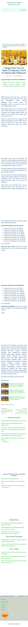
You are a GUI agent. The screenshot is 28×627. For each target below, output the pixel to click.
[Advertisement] (14, 27)
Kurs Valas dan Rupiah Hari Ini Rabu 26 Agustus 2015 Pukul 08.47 (7, 411)
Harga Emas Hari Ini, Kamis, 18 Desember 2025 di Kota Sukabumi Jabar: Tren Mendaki (17, 398)
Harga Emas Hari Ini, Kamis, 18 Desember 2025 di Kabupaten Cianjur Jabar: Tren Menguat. (16, 385)
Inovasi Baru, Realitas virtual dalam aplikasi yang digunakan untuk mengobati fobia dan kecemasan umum (13, 429)
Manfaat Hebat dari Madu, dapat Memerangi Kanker (13, 421)
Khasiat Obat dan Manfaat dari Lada (10, 478)
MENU (24, 10)
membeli (13, 248)
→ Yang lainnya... (5, 441)
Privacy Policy (4, 602)
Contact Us (4, 604)
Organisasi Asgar (14, 2)
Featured (3, 609)
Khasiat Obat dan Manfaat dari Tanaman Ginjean (13, 485)
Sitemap (3, 607)
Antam (2, 170)
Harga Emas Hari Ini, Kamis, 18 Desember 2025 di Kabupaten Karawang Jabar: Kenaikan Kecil (17, 391)
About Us (3, 599)
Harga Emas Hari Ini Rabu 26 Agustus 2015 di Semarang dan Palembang (21, 411)
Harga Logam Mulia (10, 404)
